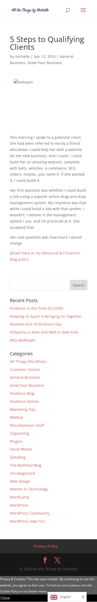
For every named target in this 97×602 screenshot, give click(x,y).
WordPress (19, 505)
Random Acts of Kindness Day (36, 324)
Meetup (16, 417)
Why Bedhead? (22, 340)
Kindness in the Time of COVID (36, 308)
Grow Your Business (44, 62)
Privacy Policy (46, 546)
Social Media (21, 449)
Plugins (16, 441)
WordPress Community (29, 513)
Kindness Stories (24, 401)
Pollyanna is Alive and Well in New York (44, 332)
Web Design (20, 481)
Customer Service (25, 369)
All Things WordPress (28, 361)
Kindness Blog (22, 393)
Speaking (18, 457)
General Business (25, 377)
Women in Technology (29, 489)
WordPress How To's (27, 521)
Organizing (19, 433)
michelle (22, 56)
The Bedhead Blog (25, 465)
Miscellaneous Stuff (27, 425)
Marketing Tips (23, 409)
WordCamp (19, 497)
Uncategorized (22, 473)
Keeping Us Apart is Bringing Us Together (46, 316)
